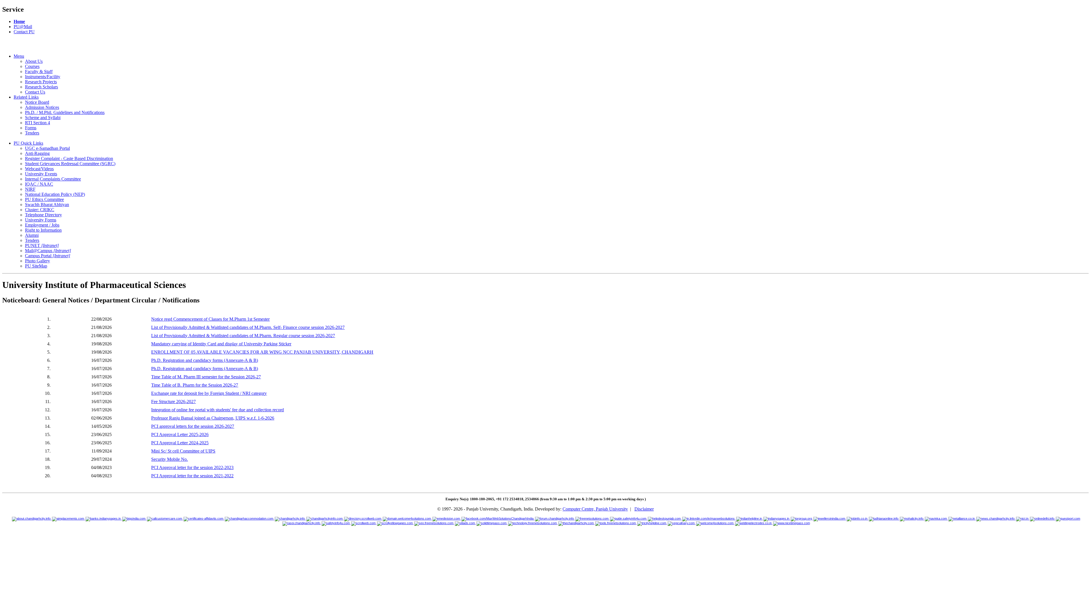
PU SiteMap (36, 266)
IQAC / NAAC (39, 184)
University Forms (40, 219)
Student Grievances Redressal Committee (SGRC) (70, 163)
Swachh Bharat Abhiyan (47, 204)
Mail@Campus (48, 250)
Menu (19, 56)
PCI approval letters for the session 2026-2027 (192, 426)
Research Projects (41, 81)
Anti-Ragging (37, 153)
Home (19, 21)
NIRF (30, 189)
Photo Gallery (37, 260)
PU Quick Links (28, 143)
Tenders (32, 132)
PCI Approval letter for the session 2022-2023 (192, 467)
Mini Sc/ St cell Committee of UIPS (183, 451)
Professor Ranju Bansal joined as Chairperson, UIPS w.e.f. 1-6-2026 (212, 418)
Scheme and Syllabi (43, 117)
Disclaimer (644, 509)
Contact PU (24, 31)
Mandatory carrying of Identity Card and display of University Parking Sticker (221, 343)
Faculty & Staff (39, 71)
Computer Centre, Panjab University (595, 509)
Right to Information (43, 230)
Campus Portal (47, 255)
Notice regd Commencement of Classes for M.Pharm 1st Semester (210, 319)
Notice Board (37, 102)
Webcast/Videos (39, 168)
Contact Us (35, 92)
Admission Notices (42, 107)
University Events (41, 173)
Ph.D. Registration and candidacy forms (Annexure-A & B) (204, 360)
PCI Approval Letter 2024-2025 (180, 442)
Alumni (32, 235)
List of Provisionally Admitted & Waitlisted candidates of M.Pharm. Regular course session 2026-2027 (243, 335)
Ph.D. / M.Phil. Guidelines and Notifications (65, 112)
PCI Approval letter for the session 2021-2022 (192, 475)
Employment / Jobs (42, 225)
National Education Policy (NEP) (55, 194)
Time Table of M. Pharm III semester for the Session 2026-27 (206, 376)
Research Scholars (41, 86)
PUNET (42, 245)
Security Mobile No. (169, 459)
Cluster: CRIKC (39, 209)
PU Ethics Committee (44, 199)
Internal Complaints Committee (53, 179)
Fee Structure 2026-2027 (173, 401)
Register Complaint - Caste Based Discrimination (69, 158)
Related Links (26, 97)
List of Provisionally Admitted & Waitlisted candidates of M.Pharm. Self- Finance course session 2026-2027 (248, 327)
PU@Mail (23, 26)
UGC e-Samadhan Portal (47, 148)
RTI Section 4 (37, 122)
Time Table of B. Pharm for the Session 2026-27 (194, 385)
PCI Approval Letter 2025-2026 (180, 434)
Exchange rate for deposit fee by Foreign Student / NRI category (209, 393)
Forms (30, 127)
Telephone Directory (43, 214)
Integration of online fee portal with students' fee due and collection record (217, 409)
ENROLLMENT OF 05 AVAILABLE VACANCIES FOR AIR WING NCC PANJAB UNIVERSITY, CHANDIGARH (262, 352)
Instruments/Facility (42, 76)
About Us (34, 61)
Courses (32, 66)
